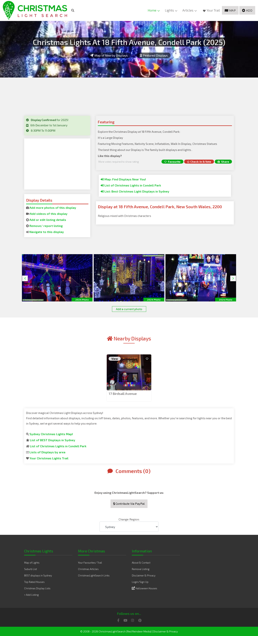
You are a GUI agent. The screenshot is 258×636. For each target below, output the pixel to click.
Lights (169, 10)
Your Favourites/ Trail (90, 562)
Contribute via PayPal (130, 503)
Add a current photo (129, 309)
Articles (187, 10)
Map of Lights (31, 562)
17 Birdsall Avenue (123, 393)
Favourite (174, 161)
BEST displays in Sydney (38, 575)
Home (152, 10)
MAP (232, 10)
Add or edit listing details (47, 219)
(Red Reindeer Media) (138, 631)
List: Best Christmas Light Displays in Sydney (136, 191)
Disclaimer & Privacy (143, 575)
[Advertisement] (57, 164)
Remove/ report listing (46, 226)
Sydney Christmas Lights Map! (51, 434)
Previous (25, 278)
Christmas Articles (88, 569)
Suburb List (30, 569)
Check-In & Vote (200, 161)
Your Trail (213, 10)
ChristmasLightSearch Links (94, 575)
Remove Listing (140, 569)
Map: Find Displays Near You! (125, 179)
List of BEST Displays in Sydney (52, 440)
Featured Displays (155, 55)
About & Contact (141, 562)
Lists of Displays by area (47, 452)
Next (233, 278)
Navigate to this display (46, 232)
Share (225, 161)
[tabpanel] (129, 378)
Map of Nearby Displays (111, 55)
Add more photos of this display (52, 207)
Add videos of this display (48, 213)
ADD (249, 10)
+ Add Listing (31, 594)
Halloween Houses (146, 588)
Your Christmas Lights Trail (48, 458)
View (114, 358)
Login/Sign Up (140, 581)
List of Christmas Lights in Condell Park (132, 185)
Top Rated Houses (34, 581)
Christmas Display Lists (37, 588)
